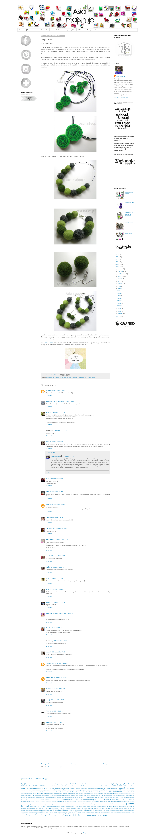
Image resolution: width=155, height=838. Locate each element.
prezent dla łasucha (57, 806)
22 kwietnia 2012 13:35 (61, 539)
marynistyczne (52, 797)
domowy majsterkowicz (27, 788)
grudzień (101, 790)
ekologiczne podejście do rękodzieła (78, 788)
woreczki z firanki (130, 812)
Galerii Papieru (48, 343)
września (120, 276)
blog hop (113, 784)
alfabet (45, 784)
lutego (120, 311)
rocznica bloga (69, 808)
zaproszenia (123, 814)
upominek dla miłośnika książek (31, 812)
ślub (64, 810)
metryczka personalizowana (105, 797)
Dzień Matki (61, 788)
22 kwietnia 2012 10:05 (58, 504)
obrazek (126, 799)
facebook (112, 788)
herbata (111, 790)
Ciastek (64, 785)
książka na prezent (91, 795)
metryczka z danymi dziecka (120, 797)
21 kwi (119, 293)
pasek (53, 804)
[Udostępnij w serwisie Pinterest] (69, 375)
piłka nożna (75, 804)
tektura (129, 810)
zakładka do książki (97, 814)
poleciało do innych (82, 377)
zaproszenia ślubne (52, 815)
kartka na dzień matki (103, 791)
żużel (101, 815)
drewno (47, 788)
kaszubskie (126, 793)
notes (117, 799)
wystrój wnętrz (73, 814)
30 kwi (119, 291)
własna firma (107, 812)
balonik (96, 784)
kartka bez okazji (43, 791)
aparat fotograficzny (56, 784)
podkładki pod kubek (103, 804)
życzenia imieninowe (113, 815)
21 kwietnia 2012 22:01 (67, 401)
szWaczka (49, 722)
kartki (112, 793)
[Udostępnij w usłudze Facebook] (67, 375)
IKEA (120, 790)
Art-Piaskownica (75, 784)
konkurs (54, 795)
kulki (65, 377)
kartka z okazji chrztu (73, 793)
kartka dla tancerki (82, 791)
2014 (118, 262)
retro (64, 808)
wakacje (55, 812)
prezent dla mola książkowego (78, 806)
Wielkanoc (78, 812)
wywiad (79, 814)
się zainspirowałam (105, 808)
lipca (119, 281)
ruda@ (48, 700)
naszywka (98, 799)
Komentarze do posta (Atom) (56, 767)
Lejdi (47, 517)
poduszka (111, 804)
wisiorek (92, 812)
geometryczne (71, 790)
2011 (118, 317)
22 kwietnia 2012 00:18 (69, 456)
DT (50, 788)
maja (119, 286)
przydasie (131, 806)
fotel (24, 790)
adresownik (37, 784)
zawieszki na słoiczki (76, 815)
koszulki (78, 795)
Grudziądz (95, 790)
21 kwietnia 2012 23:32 (56, 442)
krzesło (84, 795)
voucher (46, 812)
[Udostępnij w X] (65, 375)
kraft (81, 795)
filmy (128, 788)
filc (53, 377)
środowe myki (89, 810)
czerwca (120, 283)
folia (22, 790)
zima (88, 815)
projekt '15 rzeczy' (108, 806)
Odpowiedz (49, 395)
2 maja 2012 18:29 (58, 722)
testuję (132, 810)
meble (63, 797)
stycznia (120, 313)
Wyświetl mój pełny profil (121, 97)
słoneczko (128, 808)
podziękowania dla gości (120, 804)
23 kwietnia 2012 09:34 (66, 613)
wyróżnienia (66, 814)
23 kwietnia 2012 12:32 (60, 641)
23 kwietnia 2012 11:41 (55, 628)
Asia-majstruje (49, 374)
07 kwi (119, 298)
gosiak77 (48, 602)
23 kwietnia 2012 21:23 (61, 663)
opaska (97, 801)
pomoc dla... (37, 806)
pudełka (29, 808)
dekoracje (89, 785)
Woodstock (113, 812)
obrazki (32, 801)
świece (96, 810)
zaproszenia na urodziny (42, 815)
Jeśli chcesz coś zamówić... (40, 30)
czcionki (68, 785)
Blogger (85, 833)
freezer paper (42, 790)
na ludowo (64, 799)
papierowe (41, 804)
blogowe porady (120, 784)
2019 (118, 254)
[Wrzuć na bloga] (63, 375)
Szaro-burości (129, 223)
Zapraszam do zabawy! (129, 192)
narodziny (86, 799)
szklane (44, 810)
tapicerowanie (119, 810)
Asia (47, 478)
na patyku (70, 799)
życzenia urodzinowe (124, 815)
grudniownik (90, 790)
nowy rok (122, 799)
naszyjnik (69, 377)
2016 (118, 257)
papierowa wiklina (33, 804)
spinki (133, 808)
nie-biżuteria (109, 799)
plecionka (91, 804)
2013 (118, 264)
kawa (130, 793)
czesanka (78, 785)
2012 (118, 267)
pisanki (84, 804)
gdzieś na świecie (51, 790)
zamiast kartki (116, 814)
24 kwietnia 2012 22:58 (60, 677)
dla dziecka (125, 785)
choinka (56, 785)
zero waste (84, 815)
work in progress (25, 814)
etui (104, 788)
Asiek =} (48, 412)
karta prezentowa (34, 791)
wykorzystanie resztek (51, 814)
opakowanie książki (90, 801)
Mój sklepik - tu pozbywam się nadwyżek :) (63, 30)
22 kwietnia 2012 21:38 (58, 602)
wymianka (59, 814)
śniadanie (82, 810)
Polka (47, 711)
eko (68, 788)
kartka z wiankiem (94, 793)
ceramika (47, 785)
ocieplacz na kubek (39, 801)
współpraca (37, 814)
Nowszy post (45, 764)
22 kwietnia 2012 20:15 (57, 567)
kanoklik (48, 652)
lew (116, 795)
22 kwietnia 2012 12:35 (60, 528)
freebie (37, 790)
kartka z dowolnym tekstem (51, 793)
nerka (102, 799)
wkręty (102, 812)
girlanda (78, 790)
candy (41, 786)
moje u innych (45, 799)
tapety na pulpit (112, 810)
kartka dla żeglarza (92, 791)
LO (125, 795)
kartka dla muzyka (73, 791)
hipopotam (115, 790)
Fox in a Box (31, 790)
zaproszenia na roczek (29, 815)
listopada (120, 271)
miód (37, 799)
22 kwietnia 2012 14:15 (58, 556)
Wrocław (32, 814)
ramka (46, 808)
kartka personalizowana (116, 791)
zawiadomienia (61, 815)
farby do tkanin (119, 788)
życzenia (105, 815)
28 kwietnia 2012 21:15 (56, 711)
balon (93, 784)
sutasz (40, 810)
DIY (106, 785)
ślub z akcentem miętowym (73, 810)
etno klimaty (99, 788)
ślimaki (89, 377)
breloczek (30, 785)
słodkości (121, 808)
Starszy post (105, 764)
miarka (30, 799)
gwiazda (106, 790)
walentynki (60, 812)
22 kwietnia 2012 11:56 (56, 517)
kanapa (27, 791)
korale (61, 377)
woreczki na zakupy (121, 812)
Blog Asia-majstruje (24, 30)
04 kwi (119, 305)
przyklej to (23, 808)
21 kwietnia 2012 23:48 (56, 478)
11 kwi (119, 295)
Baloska (48, 390)
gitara (81, 790)
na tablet (75, 799)
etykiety (108, 788)
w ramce (51, 812)
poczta (96, 804)
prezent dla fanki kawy (46, 806)
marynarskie (45, 797)
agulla (47, 491)
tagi (107, 810)
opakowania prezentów (62, 801)
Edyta (47, 578)
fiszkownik (132, 788)
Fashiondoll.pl (50, 539)
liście (122, 795)
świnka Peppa (101, 810)
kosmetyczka (67, 795)
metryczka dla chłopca (77, 797)
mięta (34, 799)
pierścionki (68, 804)
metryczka (68, 797)
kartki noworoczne (118, 793)
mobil (39, 799)
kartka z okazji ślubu (84, 793)
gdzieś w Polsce (62, 790)
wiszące (94, 377)
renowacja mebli (58, 808)
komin (36, 795)
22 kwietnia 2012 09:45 (56, 491)
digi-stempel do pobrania (98, 785)
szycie (52, 810)
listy (120, 795)
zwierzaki (93, 815)
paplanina (74, 377)
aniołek (49, 784)
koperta (58, 795)
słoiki (125, 808)
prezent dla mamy (66, 806)
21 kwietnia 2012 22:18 (58, 412)
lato (109, 795)
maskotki (59, 797)
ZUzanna (48, 689)
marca (120, 308)
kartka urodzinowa (38, 793)
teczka (125, 810)
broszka (35, 786)
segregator (96, 808)
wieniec (83, 812)
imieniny (124, 790)
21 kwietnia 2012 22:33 (60, 430)
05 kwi (119, 303)
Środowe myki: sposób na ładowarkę (129, 214)
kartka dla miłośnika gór (62, 791)
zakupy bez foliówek (107, 814)
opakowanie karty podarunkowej (77, 801)
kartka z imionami (62, 793)
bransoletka (49, 377)
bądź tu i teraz (102, 784)
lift (118, 795)
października (121, 274)
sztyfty (48, 810)
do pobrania (131, 785)
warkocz (65, 812)
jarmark (129, 790)
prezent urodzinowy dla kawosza (95, 806)
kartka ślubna (28, 793)
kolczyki (57, 377)
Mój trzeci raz (128, 233)
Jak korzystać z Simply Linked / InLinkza (89, 30)
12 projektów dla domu (27, 784)
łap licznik (132, 795)
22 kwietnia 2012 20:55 (56, 589)
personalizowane (60, 804)
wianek (73, 812)
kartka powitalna (127, 791)
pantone (27, 804)
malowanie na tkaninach (36, 797)
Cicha (47, 442)
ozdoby (108, 801)
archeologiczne (66, 784)
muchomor (57, 799)
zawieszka (68, 815)
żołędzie (98, 815)
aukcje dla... (84, 784)
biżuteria (108, 784)
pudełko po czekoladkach (37, 808)
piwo (88, 804)
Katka (47, 589)
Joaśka (48, 567)
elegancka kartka (92, 788)
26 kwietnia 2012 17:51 (57, 700)
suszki (36, 810)
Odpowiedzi (51, 452)
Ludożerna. (49, 528)
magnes (28, 797)
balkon (89, 784)
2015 (118, 259)
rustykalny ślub (80, 808)
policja (31, 806)
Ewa (47, 628)
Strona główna (75, 764)
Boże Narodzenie (129, 784)
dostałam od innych (40, 788)
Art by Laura (49, 677)
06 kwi (119, 300)
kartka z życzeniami (104, 793)
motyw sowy (52, 799)
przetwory (125, 806)
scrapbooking (88, 808)
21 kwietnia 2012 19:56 (58, 390)
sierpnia (120, 279)
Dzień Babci (55, 788)
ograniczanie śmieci (50, 801)
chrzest (60, 785)
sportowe (23, 810)
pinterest (80, 804)
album (41, 784)
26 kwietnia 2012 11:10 (58, 689)
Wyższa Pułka (50, 663)
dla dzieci (119, 786)
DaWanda (83, 785)
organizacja (103, 801)
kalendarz (23, 791)
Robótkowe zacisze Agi (53, 401)
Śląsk (56, 810)
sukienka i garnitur (30, 810)
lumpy (127, 795)
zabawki (90, 814)
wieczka (48, 556)
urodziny (41, 812)
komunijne (48, 795)
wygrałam (43, 814)
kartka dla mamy (52, 791)
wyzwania (84, 814)
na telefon (80, 799)
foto (27, 790)
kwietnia (120, 288)
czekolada (73, 785)
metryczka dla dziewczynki (90, 797)
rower (74, 808)
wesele (69, 812)
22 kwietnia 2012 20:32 (56, 578)
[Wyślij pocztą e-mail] (61, 375)
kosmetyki (73, 795)
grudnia (120, 269)
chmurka (52, 785)
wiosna (88, 812)
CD (44, 785)
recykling (51, 808)
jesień (132, 790)
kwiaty (106, 795)
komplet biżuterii (42, 795)
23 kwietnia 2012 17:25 (58, 652)
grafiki (84, 790)
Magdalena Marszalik (52, 613)
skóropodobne (114, 808)
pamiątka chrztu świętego (118, 801)
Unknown (48, 504)
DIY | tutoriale (111, 786)
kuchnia (98, 795)
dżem (65, 788)
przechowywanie (118, 806)
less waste (113, 795)
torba (22, 812)
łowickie (23, 797)
